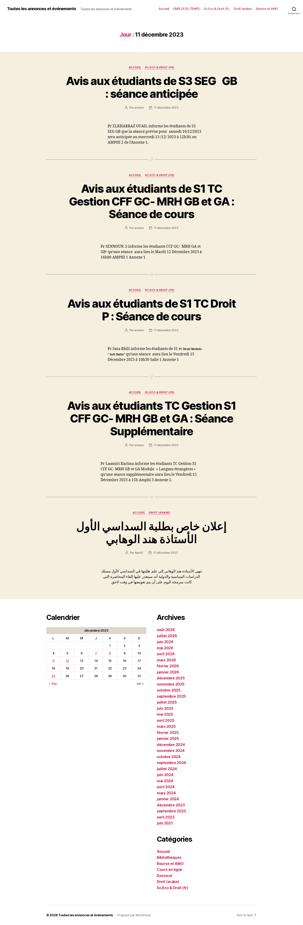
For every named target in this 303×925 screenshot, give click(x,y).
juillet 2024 (167, 769)
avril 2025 (165, 720)
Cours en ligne (169, 869)
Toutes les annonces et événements (41, 9)
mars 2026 (166, 660)
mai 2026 (165, 648)
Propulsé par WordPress (134, 915)
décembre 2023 (171, 805)
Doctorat (164, 876)
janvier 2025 (168, 738)
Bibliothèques (169, 857)
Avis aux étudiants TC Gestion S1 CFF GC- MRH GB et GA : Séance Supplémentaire (151, 418)
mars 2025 (166, 726)
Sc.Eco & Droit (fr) (216, 9)
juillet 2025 (167, 702)
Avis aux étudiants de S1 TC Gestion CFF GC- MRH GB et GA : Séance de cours (151, 201)
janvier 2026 (168, 672)
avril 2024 (165, 787)
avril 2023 (165, 817)
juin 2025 (165, 708)
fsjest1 (139, 552)
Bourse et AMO (267, 9)
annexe (139, 107)
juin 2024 (165, 775)
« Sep (53, 683)
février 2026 (168, 666)
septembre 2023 (171, 811)
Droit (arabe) (243, 9)
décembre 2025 (171, 678)
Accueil (164, 9)
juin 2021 (165, 823)
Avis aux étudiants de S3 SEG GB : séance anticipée (151, 87)
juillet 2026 (167, 636)
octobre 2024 (169, 757)
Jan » (140, 683)
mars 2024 (166, 793)
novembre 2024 (171, 750)
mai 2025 (165, 714)
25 (53, 676)
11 (53, 661)
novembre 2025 (170, 684)
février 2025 (168, 732)
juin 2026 (165, 642)
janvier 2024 (168, 799)
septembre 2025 (171, 696)
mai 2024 (165, 781)
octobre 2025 (168, 690)
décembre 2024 (171, 744)
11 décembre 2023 (166, 107)
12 (67, 661)
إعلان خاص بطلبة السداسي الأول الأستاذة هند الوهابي (151, 532)
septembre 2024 (171, 763)
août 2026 (166, 630)
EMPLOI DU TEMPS (186, 9)
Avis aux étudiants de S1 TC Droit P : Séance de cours (151, 310)
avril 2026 (165, 654)
